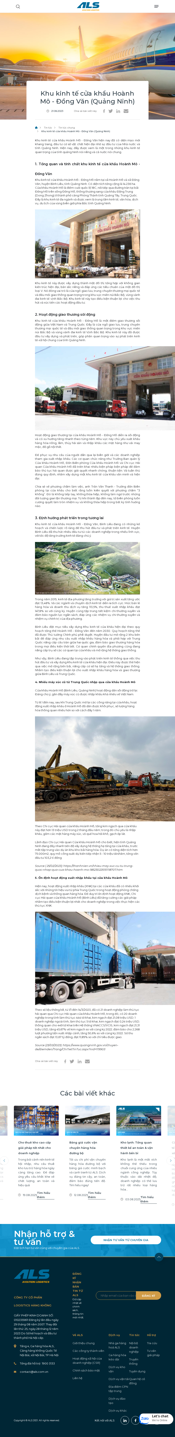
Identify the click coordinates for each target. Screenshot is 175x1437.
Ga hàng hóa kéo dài (117, 1357)
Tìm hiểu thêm (43, 1195)
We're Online (159, 1420)
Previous (4, 1160)
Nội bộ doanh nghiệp (134, 1347)
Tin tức (48, 127)
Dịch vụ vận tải (119, 1379)
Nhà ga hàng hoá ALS (117, 1345)
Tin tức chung (66, 127)
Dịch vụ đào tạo (117, 1401)
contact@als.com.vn (34, 1371)
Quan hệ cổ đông (137, 1381)
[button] (156, 1419)
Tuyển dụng (137, 1371)
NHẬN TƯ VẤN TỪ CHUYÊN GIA (126, 1240)
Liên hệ (77, 1378)
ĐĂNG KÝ (148, 1295)
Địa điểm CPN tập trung (118, 1389)
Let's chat (160, 1416)
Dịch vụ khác (118, 1410)
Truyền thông (133, 1361)
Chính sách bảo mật (86, 1370)
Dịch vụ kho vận (117, 1369)
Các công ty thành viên (88, 1350)
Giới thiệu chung (84, 1343)
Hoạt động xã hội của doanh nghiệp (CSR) (87, 1360)
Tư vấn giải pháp (153, 1353)
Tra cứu (152, 1343)
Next (170, 1160)
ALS (88, 6)
